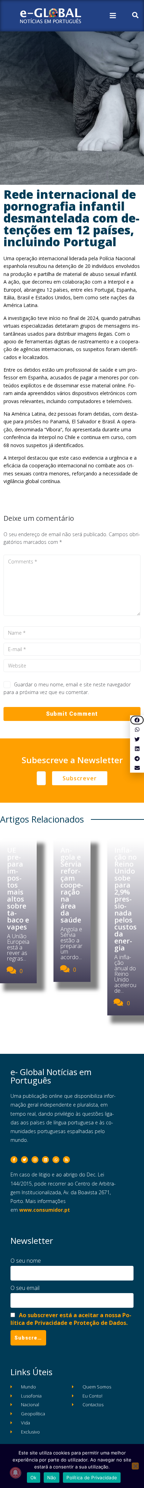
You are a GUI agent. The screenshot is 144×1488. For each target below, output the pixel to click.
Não (51, 1477)
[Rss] (66, 1159)
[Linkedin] (45, 1159)
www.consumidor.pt (44, 1209)
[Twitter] (24, 1159)
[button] (137, 720)
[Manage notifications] (15, 1472)
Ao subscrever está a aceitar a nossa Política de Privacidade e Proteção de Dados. (70, 1319)
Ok (33, 1477)
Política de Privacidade (91, 1477)
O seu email (24, 1288)
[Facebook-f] (13, 1159)
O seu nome (25, 1260)
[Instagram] (34, 1159)
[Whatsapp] (55, 1159)
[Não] (135, 1466)
